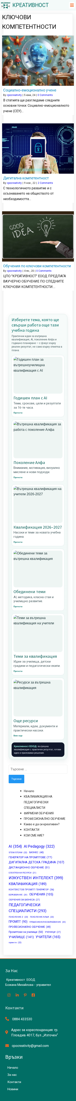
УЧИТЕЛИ (48, 937)
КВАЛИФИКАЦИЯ (27, 884)
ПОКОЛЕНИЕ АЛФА (42, 917)
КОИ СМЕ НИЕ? (34, 835)
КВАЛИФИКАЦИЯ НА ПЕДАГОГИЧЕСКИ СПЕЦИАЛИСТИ (38, 802)
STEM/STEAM (18, 852)
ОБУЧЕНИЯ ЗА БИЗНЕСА (24, 899)
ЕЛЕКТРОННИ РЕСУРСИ (22, 873)
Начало (29, 791)
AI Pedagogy (39, 846)
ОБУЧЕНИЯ (41, 894)
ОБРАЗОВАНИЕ (18, 895)
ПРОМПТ (18, 921)
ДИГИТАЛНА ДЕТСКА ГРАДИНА (36, 862)
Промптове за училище (26, 931)
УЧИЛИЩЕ (21, 937)
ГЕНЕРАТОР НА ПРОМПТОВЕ (30, 857)
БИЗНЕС (36, 852)
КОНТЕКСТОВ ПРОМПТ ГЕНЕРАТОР (31, 889)
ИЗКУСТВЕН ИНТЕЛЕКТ (36, 878)
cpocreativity (14, 95)
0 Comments (45, 95)
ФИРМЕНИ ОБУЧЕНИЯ (39, 813)
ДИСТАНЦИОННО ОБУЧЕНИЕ (29, 867)
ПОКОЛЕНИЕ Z (18, 917)
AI (15, 846)
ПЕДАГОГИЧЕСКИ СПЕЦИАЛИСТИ (27, 908)
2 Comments (45, 182)
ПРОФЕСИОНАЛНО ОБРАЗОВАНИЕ (47, 922)
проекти (15, 942)
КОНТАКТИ (31, 829)
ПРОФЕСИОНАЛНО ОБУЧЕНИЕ (44, 818)
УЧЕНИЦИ (53, 932)
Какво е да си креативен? (42, 824)
